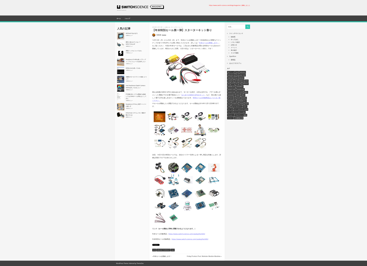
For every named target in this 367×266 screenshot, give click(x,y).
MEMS (238, 95)
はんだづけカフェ (235, 63)
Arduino (242, 72)
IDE (229, 83)
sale (172, 250)
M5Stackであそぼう (132, 33)
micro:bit (237, 98)
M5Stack (245, 83)
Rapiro (244, 98)
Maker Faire (231, 89)
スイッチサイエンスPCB (241, 109)
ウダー (245, 106)
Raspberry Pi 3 (241, 101)
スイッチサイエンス (177, 27)
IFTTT (232, 83)
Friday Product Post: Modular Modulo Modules (203, 256)
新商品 (233, 60)
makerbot (239, 86)
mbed (246, 92)
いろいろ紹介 (235, 42)
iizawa (164, 35)
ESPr (246, 81)
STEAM (242, 104)
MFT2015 (230, 98)
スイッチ (230, 109)
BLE (237, 78)
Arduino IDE (231, 75)
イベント (234, 47)
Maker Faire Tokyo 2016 (235, 92)
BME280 (241, 78)
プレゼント (231, 115)
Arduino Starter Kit (163, 250)
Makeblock (231, 86)
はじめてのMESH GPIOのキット (193, 95)
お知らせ (167, 27)
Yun (229, 106)
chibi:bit (230, 81)
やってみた (234, 39)
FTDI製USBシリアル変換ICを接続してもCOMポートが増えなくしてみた (136, 96)
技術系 (233, 37)
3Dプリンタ (231, 72)
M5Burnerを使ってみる (133, 68)
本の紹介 (234, 50)
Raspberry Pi (232, 101)
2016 (154, 250)
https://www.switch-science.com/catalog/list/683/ (186, 234)
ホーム (119, 18)
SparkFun (232, 56)
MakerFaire (240, 89)
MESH (243, 95)
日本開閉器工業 (238, 118)
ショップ (127, 18)
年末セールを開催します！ (209, 43)
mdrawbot (231, 95)
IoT (237, 83)
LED (240, 83)
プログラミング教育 (241, 115)
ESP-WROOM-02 (239, 81)
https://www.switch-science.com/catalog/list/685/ (190, 239)
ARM (229, 78)
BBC (233, 78)
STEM (246, 104)
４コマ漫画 (234, 53)
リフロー (230, 118)
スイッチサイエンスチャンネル (236, 112)
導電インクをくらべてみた (134, 51)
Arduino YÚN (241, 75)
